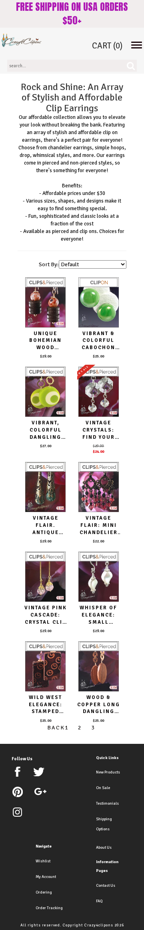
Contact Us (105, 885)
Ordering (44, 892)
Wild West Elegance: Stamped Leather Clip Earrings (45, 704)
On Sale (103, 787)
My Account (46, 876)
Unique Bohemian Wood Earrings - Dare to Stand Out (45, 341)
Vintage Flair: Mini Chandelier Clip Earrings (99, 525)
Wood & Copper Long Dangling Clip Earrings (98, 704)
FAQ (99, 901)
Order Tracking (49, 908)
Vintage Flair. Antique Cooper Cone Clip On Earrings (45, 525)
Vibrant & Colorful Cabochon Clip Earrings (98, 341)
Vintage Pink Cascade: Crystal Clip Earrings (45, 615)
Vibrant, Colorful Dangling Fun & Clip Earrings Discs (45, 430)
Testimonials (107, 803)
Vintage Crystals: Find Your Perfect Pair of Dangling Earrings (99, 430)
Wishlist (43, 861)
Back (53, 727)
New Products (108, 772)
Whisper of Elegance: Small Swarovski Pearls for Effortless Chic (98, 615)
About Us (104, 847)
